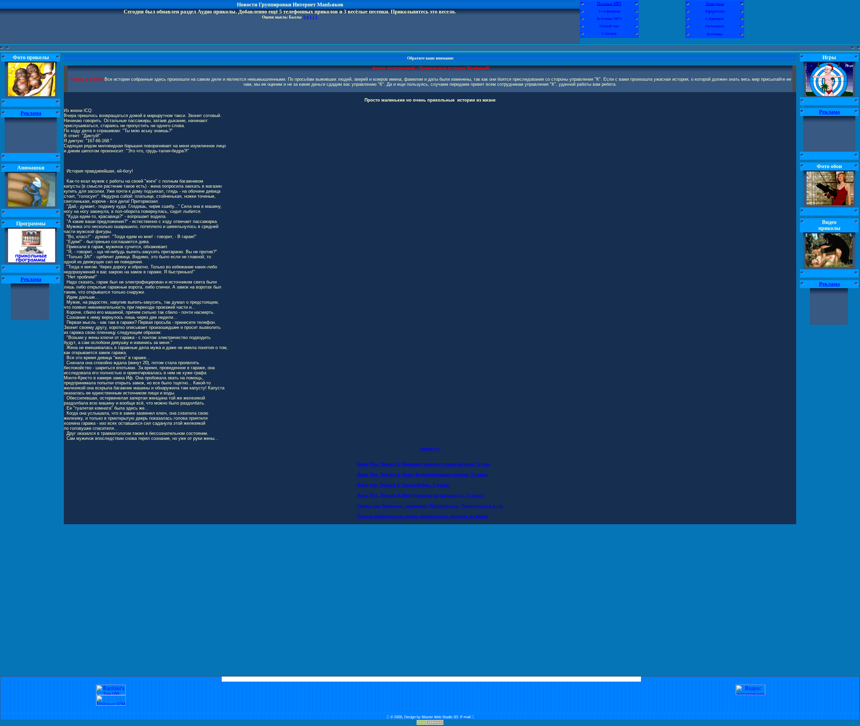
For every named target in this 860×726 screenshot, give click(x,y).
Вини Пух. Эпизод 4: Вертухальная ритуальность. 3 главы (420, 495)
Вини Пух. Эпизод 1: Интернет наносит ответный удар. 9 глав (423, 464)
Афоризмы (715, 11)
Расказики (714, 26)
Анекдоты (714, 3)
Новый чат (609, 26)
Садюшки (714, 18)
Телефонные (609, 11)
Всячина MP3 (609, 18)
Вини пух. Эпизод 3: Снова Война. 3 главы (403, 485)
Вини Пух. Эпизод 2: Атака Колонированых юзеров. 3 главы (422, 474)
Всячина (715, 34)
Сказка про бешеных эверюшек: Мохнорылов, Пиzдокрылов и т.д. (430, 505)
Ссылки (609, 33)
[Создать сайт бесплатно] (430, 723)
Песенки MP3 (609, 3)
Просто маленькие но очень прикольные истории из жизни (422, 516)
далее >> (430, 448)
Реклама (30, 113)
